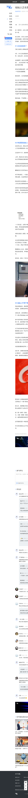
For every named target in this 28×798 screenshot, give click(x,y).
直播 (10, 22)
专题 (10, 27)
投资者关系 (18, 786)
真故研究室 (18, 11)
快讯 (10, 16)
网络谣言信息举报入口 (20, 790)
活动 (10, 30)
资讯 (10, 19)
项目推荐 (17, 780)
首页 (10, 13)
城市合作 (17, 777)
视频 (10, 24)
